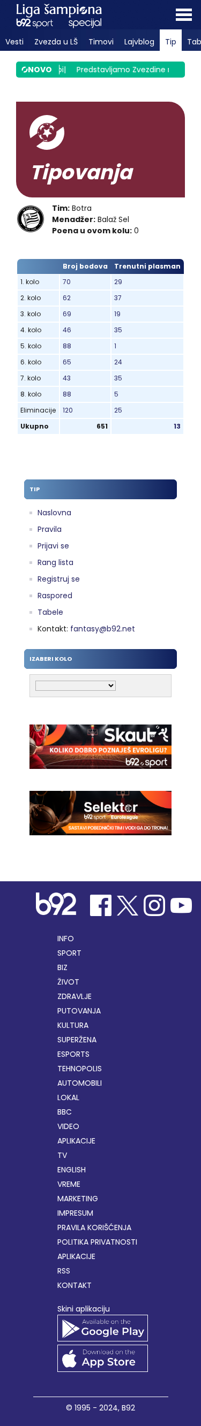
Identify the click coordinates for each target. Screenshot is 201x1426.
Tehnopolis (79, 1068)
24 (118, 362)
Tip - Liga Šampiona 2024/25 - (59, 16)
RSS (63, 1270)
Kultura (72, 1025)
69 (67, 313)
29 (118, 281)
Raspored (55, 595)
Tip (170, 41)
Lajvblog (139, 41)
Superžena (76, 1039)
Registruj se (59, 579)
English (71, 1169)
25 (118, 410)
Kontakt (74, 1285)
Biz (62, 967)
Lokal (68, 1097)
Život (68, 982)
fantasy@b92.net (102, 628)
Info (65, 938)
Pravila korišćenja (94, 1227)
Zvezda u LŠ (56, 41)
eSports (73, 1054)
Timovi (101, 41)
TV (62, 1155)
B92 (128, 1407)
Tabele (50, 612)
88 (67, 345)
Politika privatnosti (97, 1242)
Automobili (79, 1083)
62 (67, 297)
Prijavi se (53, 545)
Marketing (77, 1198)
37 (118, 297)
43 (67, 378)
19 (117, 313)
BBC (64, 1112)
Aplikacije (76, 1140)
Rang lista (55, 562)
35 (118, 329)
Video (68, 1126)
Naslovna (54, 512)
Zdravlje (74, 996)
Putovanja (79, 1010)
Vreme (68, 1184)
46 (67, 329)
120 (68, 410)
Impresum (75, 1213)
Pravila (50, 529)
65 (67, 362)
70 (67, 281)
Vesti (14, 41)
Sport (69, 953)
